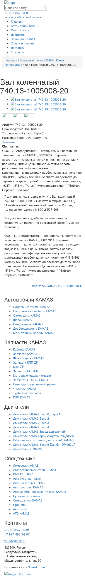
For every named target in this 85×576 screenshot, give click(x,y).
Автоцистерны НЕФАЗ (28, 483)
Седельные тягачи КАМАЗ (31, 306)
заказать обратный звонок (22, 17)
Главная (17, 21)
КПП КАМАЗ (21, 397)
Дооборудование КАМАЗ (30, 328)
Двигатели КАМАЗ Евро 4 (31, 427)
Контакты (17, 52)
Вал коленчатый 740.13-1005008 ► (57, 285)
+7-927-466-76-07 (17, 534)
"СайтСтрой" (37, 567)
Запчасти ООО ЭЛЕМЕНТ (31, 380)
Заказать (8, 142)
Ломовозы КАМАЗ (25, 465)
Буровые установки (27, 496)
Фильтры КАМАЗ (24, 388)
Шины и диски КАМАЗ (28, 358)
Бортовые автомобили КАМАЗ (34, 311)
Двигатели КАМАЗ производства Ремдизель (44, 436)
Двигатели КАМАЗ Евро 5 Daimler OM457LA (44, 444)
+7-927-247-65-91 (17, 12)
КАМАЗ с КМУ (23, 474)
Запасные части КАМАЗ (37, 60)
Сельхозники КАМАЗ (27, 500)
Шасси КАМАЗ (23, 319)
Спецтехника (20, 30)
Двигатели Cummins (27, 449)
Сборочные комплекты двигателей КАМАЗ (43, 440)
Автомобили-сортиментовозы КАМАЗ (39, 491)
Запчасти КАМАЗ (23, 39)
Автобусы (20, 509)
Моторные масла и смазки (32, 375)
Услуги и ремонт (22, 43)
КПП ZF (18, 366)
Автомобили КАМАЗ (25, 26)
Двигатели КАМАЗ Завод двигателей (39, 431)
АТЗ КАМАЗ (21, 513)
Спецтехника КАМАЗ (27, 324)
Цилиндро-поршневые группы (34, 384)
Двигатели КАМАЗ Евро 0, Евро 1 (36, 414)
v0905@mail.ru (14, 541)
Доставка (17, 47)
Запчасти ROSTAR (26, 371)
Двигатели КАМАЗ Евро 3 (31, 422)
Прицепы (19, 504)
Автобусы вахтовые (27, 478)
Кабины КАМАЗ (24, 349)
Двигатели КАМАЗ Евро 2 (31, 418)
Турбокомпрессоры (27, 393)
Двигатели (18, 34)
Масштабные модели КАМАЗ (33, 332)
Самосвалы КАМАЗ (27, 315)
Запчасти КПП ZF (25, 362)
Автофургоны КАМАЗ (28, 487)
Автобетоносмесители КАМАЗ (34, 470)
